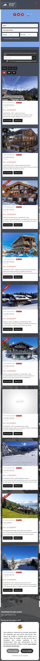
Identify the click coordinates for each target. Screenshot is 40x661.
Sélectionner (18, 120)
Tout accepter (27, 651)
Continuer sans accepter (20, 655)
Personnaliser (13, 651)
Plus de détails (8, 120)
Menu (36, 3)
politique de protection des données (23, 61)
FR (28, 14)
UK (31, 14)
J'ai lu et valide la (12, 61)
